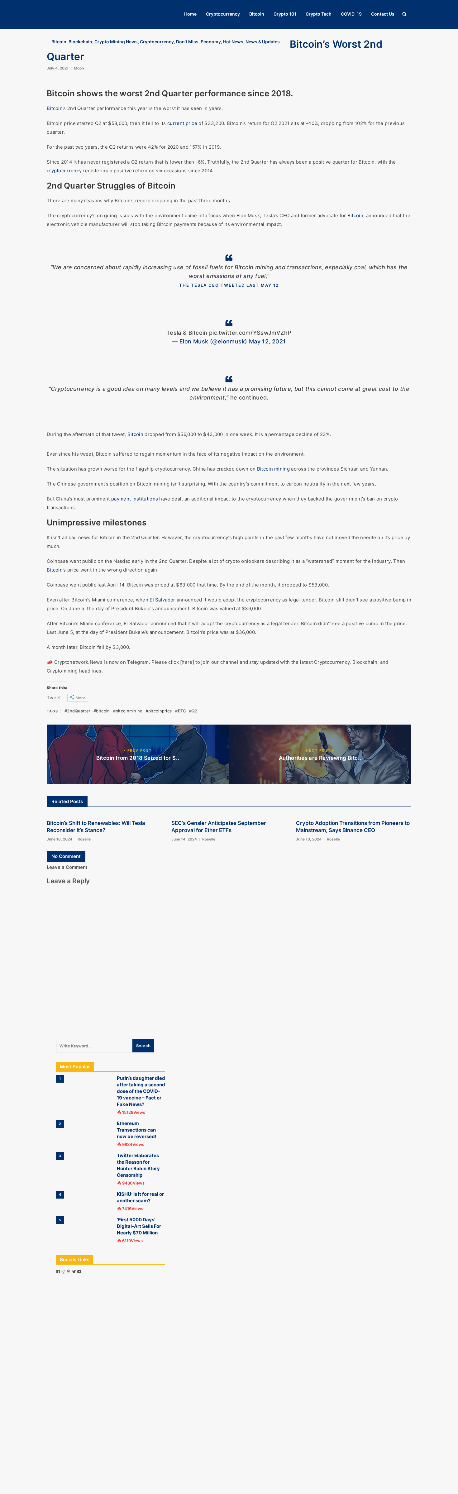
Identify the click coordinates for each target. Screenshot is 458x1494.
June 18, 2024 (59, 839)
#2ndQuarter (77, 710)
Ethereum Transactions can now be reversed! (136, 1129)
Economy (211, 41)
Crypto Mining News (116, 41)
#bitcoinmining (128, 710)
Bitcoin (256, 14)
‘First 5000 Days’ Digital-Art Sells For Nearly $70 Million (139, 1226)
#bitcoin (101, 710)
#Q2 (193, 710)
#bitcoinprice (159, 710)
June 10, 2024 (309, 839)
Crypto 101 (285, 14)
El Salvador (162, 600)
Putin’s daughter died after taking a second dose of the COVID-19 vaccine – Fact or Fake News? (141, 1091)
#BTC (180, 710)
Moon (79, 68)
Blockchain (80, 41)
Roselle (84, 839)
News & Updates (263, 41)
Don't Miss (187, 41)
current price (182, 123)
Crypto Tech (319, 14)
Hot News (233, 41)
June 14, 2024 (184, 839)
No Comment (66, 856)
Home (190, 14)
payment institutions (134, 499)
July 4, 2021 (58, 68)
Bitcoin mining (273, 469)
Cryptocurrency (223, 14)
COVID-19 (351, 14)
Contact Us (382, 14)
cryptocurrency (64, 171)
